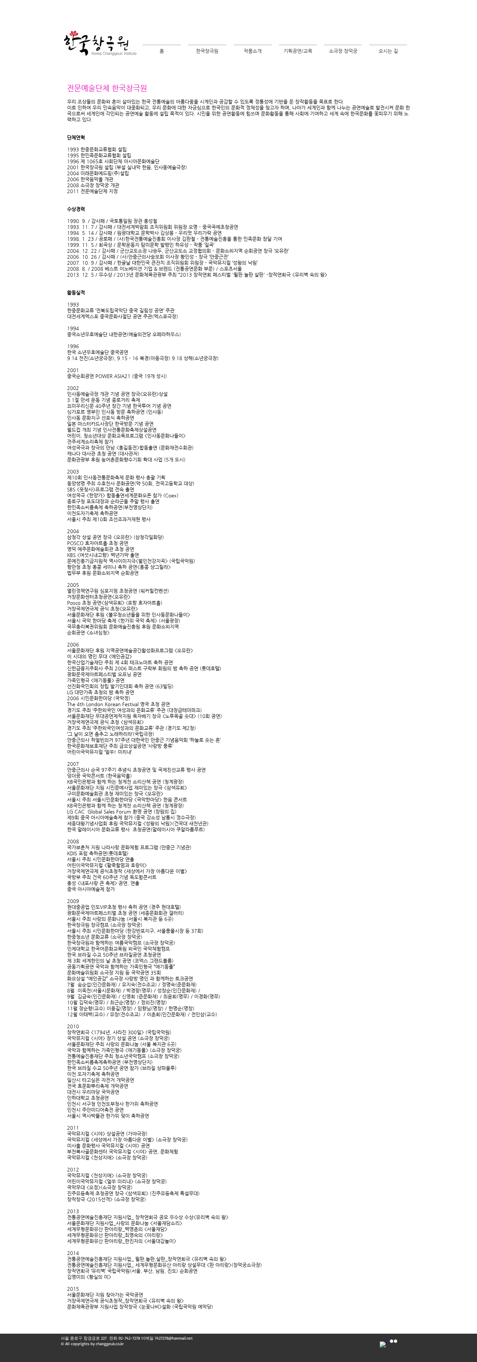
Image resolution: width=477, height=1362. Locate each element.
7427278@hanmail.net (174, 1338)
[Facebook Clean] (383, 1345)
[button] (207, 47)
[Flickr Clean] (393, 1341)
